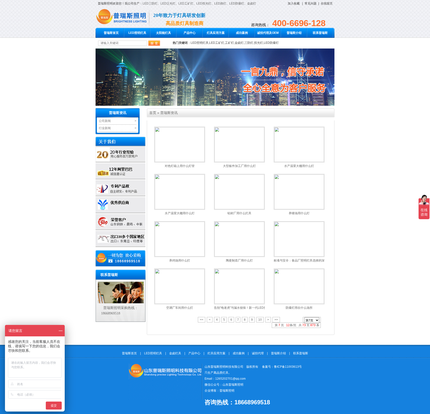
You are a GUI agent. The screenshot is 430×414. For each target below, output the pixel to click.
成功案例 (242, 33)
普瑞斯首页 (111, 33)
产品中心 (190, 33)
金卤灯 (251, 3)
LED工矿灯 (185, 3)
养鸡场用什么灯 (179, 260)
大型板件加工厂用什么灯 (239, 166)
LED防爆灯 (236, 3)
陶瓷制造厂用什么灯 (239, 260)
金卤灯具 (175, 353)
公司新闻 (105, 121)
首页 (152, 113)
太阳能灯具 (163, 33)
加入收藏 (294, 3)
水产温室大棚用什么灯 (299, 166)
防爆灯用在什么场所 (299, 308)
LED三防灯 (150, 3)
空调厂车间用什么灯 (179, 308)
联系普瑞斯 (320, 33)
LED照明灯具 (137, 33)
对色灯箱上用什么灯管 (180, 166)
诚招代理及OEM (268, 33)
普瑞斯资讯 (117, 113)
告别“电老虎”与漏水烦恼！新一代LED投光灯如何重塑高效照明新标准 (260, 308)
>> (276, 319)
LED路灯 (220, 3)
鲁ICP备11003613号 (288, 366)
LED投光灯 (203, 3)
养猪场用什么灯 (299, 213)
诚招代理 (258, 353)
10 (260, 319)
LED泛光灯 (168, 3)
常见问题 (311, 3)
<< (201, 319)
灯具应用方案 (216, 33)
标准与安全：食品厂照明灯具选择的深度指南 (303, 260)
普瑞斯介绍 (294, 33)
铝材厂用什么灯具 (239, 213)
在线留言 (327, 3)
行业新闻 (105, 128)
